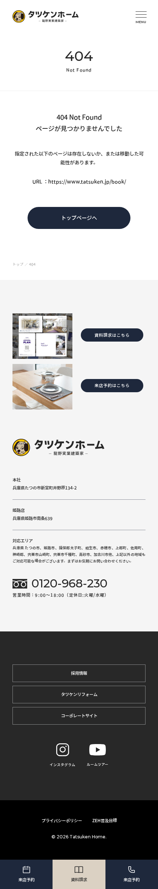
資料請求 (79, 879)
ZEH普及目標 (104, 820)
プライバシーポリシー (62, 820)
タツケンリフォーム (79, 694)
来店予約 (26, 879)
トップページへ (79, 218)
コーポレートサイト (79, 715)
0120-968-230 (69, 583)
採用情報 (79, 673)
